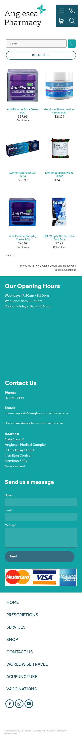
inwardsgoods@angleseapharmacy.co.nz (36, 413)
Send (13, 556)
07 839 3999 (14, 398)
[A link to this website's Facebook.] (9, 703)
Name (9, 495)
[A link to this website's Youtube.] (28, 703)
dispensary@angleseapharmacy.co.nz (34, 423)
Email (8, 510)
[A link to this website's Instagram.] (19, 703)
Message (10, 525)
